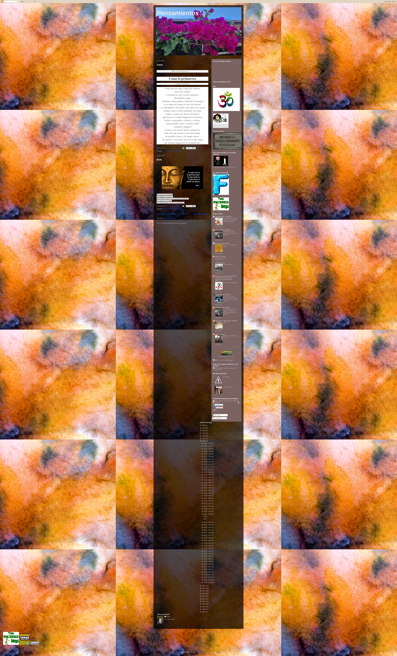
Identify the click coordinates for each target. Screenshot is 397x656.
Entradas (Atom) (170, 218)
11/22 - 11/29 (208, 456)
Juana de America (168, 151)
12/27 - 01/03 (208, 443)
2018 (204, 588)
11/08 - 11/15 (208, 461)
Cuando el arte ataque (222, 243)
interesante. (170, 209)
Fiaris (168, 616)
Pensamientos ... (181, 13)
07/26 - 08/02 (208, 501)
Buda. (159, 160)
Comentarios (218, 418)
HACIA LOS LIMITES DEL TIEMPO (226, 321)
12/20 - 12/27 (208, 446)
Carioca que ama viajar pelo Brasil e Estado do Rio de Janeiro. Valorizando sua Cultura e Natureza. (226, 278)
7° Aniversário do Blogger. (230, 282)
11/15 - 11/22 (208, 459)
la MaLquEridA (220, 263)
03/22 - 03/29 (208, 553)
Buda (164, 209)
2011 (204, 606)
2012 (204, 604)
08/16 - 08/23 (208, 493)
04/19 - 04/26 (208, 543)
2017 (204, 591)
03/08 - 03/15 (208, 559)
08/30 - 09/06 (208, 488)
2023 (204, 433)
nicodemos (199, 652)
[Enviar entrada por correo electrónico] (183, 148)
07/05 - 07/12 (208, 509)
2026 (204, 425)
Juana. (160, 65)
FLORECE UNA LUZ (221, 258)
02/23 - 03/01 (208, 564)
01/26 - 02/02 (208, 574)
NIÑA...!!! (225, 322)
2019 (204, 586)
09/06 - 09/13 (208, 485)
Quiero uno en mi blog (226, 356)
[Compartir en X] (191, 148)
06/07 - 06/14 (208, 525)
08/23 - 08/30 (208, 490)
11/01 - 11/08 (208, 464)
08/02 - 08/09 (208, 498)
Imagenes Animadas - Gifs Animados (224, 167)
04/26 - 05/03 (208, 540)
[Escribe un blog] (189, 148)
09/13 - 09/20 (208, 482)
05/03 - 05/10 (208, 538)
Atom (216, 410)
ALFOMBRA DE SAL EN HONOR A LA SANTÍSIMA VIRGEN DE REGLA (230, 220)
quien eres (178, 209)
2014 (204, 599)
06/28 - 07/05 (208, 511)
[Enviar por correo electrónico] (187, 148)
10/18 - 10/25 (208, 469)
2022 (204, 436)
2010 (204, 609)
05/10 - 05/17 (208, 535)
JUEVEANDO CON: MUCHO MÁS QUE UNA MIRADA (230, 233)
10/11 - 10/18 (208, 472)
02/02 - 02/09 (208, 572)
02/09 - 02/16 (208, 569)
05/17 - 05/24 (208, 532)
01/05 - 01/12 (208, 582)
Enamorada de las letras (223, 294)
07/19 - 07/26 (208, 503)
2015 (204, 596)
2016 (204, 593)
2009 (204, 612)
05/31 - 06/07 (208, 527)
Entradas (218, 415)
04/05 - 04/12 (208, 548)
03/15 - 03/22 (208, 556)
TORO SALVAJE (220, 256)
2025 (204, 428)
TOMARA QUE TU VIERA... (223, 216)
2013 (204, 601)
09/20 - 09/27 (208, 480)
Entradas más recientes (166, 214)
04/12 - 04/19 (208, 546)
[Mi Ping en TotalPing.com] (34, 644)
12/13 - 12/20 (208, 448)
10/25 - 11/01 (208, 467)
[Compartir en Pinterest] (195, 148)
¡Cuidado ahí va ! (228, 387)
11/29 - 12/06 (208, 454)
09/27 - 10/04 (208, 477)
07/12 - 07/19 (208, 506)
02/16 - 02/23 (208, 567)
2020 (204, 441)
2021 (204, 438)
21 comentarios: (175, 148)
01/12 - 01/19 (208, 580)
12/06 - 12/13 (208, 451)
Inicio (185, 214)
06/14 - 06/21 (208, 522)
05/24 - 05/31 (208, 530)
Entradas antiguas (200, 214)
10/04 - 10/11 (208, 475)
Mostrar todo (237, 346)
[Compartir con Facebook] (193, 148)
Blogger (218, 652)
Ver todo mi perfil (169, 619)
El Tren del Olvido (228, 264)
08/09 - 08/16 (208, 495)
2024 (204, 430)
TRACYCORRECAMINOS (223, 230)
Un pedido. (226, 377)
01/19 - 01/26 (208, 577)
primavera (178, 151)
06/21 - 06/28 (208, 514)
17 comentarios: (175, 206)
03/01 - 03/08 (208, 561)
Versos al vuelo (220, 334)
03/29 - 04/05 (208, 551)
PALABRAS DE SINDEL (222, 307)
